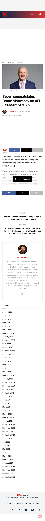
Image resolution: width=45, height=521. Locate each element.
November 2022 (8, 470)
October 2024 (7, 389)
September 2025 (8, 351)
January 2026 (7, 337)
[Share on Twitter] (26, 150)
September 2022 (8, 477)
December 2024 (8, 382)
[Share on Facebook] (14, 150)
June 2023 (6, 446)
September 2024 (8, 393)
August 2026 (7, 312)
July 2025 (6, 358)
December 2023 (8, 424)
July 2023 (6, 442)
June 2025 (6, 361)
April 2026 (6, 326)
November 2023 (8, 428)
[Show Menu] (32, 14)
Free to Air (11, 62)
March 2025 (7, 372)
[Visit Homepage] (4, 14)
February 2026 (8, 333)
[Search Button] (40, 14)
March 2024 (7, 414)
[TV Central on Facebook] (6, 510)
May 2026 (6, 323)
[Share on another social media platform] (37, 150)
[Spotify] (32, 510)
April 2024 (6, 410)
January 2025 (7, 379)
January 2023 (7, 463)
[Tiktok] (39, 510)
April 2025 (6, 368)
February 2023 (8, 459)
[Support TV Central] (23, 495)
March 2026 (7, 330)
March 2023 (7, 456)
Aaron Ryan (14, 111)
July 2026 (6, 316)
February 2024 (8, 417)
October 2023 (7, 431)
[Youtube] (25, 510)
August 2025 (7, 354)
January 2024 (7, 421)
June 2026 (6, 319)
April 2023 (6, 452)
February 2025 (8, 375)
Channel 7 (20, 62)
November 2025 (8, 344)
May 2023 (6, 449)
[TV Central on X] (12, 510)
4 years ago (26, 111)
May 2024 (6, 407)
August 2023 (7, 438)
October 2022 (7, 474)
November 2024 (8, 386)
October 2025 (7, 347)
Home (4, 62)
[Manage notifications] (40, 516)
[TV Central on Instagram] (19, 510)
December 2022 (8, 467)
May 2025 (6, 365)
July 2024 (6, 400)
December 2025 (8, 340)
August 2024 (7, 396)
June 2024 (6, 403)
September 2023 (8, 435)
